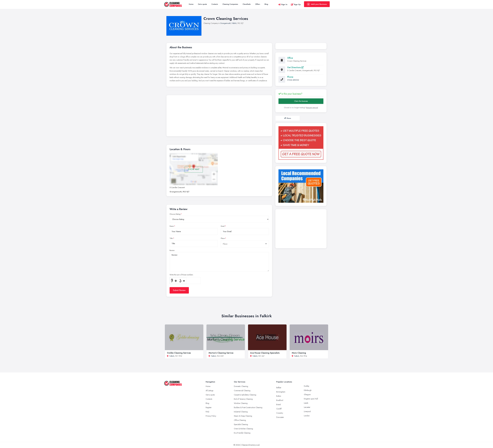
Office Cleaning (240, 420)
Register (209, 407)
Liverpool (307, 411)
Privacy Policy (211, 416)
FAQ (207, 411)
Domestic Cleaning (241, 386)
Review (172, 250)
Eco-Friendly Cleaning (242, 433)
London (307, 415)
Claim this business (301, 101)
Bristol (278, 404)
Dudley (306, 386)
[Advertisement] (219, 116)
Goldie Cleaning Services (179, 352)
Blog (266, 4)
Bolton (278, 396)
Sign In (284, 4)
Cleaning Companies (230, 4)
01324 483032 (293, 80)
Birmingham (280, 392)
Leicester (307, 407)
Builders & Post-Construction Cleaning (248, 407)
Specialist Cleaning (241, 424)
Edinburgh (307, 390)
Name (172, 226)
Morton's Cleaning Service (221, 352)
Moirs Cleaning (299, 352)
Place (223, 238)
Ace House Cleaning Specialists (264, 352)
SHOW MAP (193, 169)
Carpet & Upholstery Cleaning (245, 394)
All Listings (209, 390)
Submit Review (179, 290)
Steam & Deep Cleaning (243, 416)
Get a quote (202, 4)
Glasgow (307, 394)
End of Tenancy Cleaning (243, 399)
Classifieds (247, 4)
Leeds (306, 403)
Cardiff (279, 408)
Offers (257, 4)
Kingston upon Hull (311, 398)
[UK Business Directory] (300, 186)
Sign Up (297, 4)
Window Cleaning (241, 403)
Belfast (278, 387)
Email (223, 226)
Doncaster (280, 417)
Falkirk (234, 23)
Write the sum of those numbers (181, 274)
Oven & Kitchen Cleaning (243, 428)
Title (171, 238)
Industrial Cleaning (241, 411)
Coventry (279, 413)
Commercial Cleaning (242, 390)
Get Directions (294, 67)
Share (289, 118)
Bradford (279, 400)
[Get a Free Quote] (300, 143)
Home (191, 4)
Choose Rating (175, 214)
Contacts (214, 4)
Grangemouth (225, 23)
